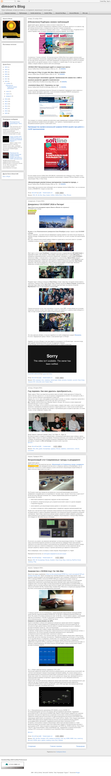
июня (8, 91)
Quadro (48, 195)
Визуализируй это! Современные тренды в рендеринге (54, 460)
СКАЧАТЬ (63, 69)
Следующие (32, 746)
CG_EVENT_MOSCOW (34, 373)
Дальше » (30, 442)
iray (64, 738)
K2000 (67, 738)
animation (64, 380)
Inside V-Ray (48, 13)
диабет (40, 448)
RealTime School (76, 560)
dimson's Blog (13, 6)
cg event (75, 380)
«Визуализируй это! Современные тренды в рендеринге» (68, 464)
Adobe (59, 380)
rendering (30, 561)
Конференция (32, 210)
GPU (47, 738)
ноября (8, 83)
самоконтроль (70, 448)
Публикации (23, 13)
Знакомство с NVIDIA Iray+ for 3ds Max (46, 571)
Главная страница (10, 13)
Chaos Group (81, 380)
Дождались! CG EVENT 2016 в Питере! (46, 204)
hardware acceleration (54, 738)
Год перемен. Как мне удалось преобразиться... (50, 391)
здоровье (53, 448)
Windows (60, 740)
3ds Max (40, 195)
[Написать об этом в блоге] (58, 193)
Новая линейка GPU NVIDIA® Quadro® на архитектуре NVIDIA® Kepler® (16, 139)
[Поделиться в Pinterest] (63, 193)
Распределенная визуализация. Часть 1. (16, 123)
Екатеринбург (46, 448)
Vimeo (50, 373)
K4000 (71, 738)
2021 (6, 72)
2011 (6, 108)
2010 (6, 111)
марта (8, 93)
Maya (44, 195)
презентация (54, 380)
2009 (6, 113)
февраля (9, 96)
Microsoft (30, 740)
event (43, 382)
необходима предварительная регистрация (55, 553)
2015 (34, 448)
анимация (38, 380)
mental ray (68, 560)
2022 (6, 69)
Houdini (47, 382)
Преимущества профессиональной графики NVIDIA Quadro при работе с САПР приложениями (16, 155)
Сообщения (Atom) (61, 751)
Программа (31, 213)
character (30, 382)
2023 (6, 67)
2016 (34, 195)
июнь (42, 380)
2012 (6, 106)
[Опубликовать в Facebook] (61, 193)
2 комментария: (47, 446)
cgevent (45, 373)
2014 (6, 101)
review (52, 740)
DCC (34, 382)
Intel (62, 738)
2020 (6, 74)
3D (36, 195)
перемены (47, 380)
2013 (6, 104)
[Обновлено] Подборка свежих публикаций (48, 22)
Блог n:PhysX (6, 176)
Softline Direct (58, 195)
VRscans (69, 195)
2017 (6, 79)
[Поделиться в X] (59, 193)
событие (77, 448)
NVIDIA (35, 740)
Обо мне (85, 13)
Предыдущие (80, 746)
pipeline (43, 740)
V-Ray (64, 195)
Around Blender (74, 13)
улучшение (31, 450)
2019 (6, 76)
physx (39, 740)
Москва (58, 448)
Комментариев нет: (48, 192)
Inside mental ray (36, 13)
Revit (56, 740)
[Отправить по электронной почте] (56, 193)
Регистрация (31, 212)
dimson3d (38, 382)
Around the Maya (61, 13)
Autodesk (69, 380)
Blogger (78, 772)
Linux (75, 738)
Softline (52, 195)
